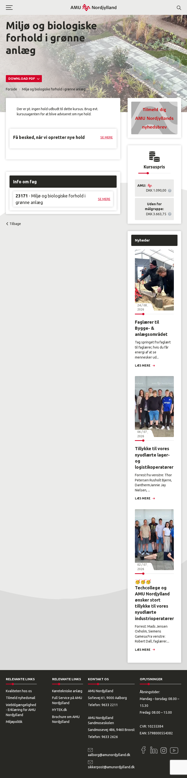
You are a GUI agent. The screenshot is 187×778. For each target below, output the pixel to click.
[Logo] (93, 7)
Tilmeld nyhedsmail (20, 698)
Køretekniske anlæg (67, 691)
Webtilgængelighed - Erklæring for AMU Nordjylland (21, 710)
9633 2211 (110, 705)
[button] (38, 7)
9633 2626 (110, 737)
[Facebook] (143, 750)
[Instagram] (163, 750)
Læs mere (142, 365)
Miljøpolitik (14, 722)
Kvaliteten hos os (19, 691)
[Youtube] (174, 749)
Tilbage (15, 224)
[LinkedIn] (154, 750)
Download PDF (22, 78)
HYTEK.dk (59, 710)
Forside (11, 89)
